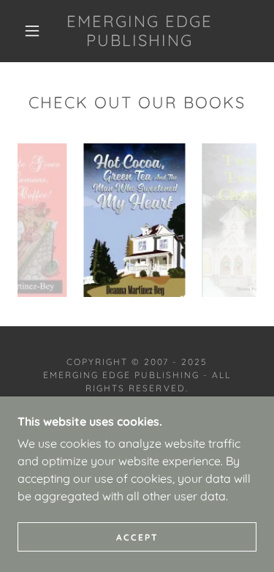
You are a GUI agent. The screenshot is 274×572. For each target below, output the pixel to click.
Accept (137, 537)
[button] (32, 30)
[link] (139, 31)
